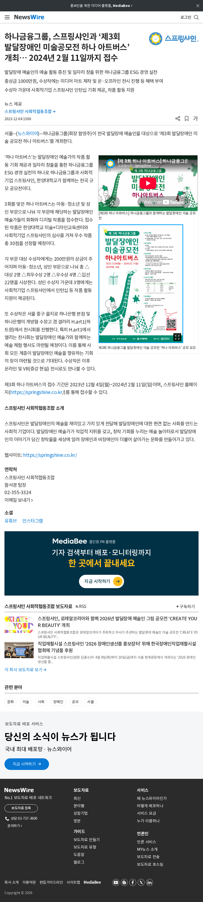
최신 (77, 798)
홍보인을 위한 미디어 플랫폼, (101, 5)
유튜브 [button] (10, 521)
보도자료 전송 (148, 856)
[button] (178, 119)
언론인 (143, 833)
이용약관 (29, 882)
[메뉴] (6, 17)
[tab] (103, 790)
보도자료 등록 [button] (21, 808)
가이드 (79, 831)
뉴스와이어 (28, 134)
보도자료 (81, 790)
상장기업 (81, 813)
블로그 (79, 862)
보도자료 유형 (85, 847)
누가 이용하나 (148, 820)
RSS (82, 606)
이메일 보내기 (18, 500)
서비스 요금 (146, 813)
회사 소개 (11, 882)
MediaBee (92, 882)
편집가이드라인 (51, 882)
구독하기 (187, 606)
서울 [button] (90, 701)
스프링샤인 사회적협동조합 (29, 111)
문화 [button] (10, 701)
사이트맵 (73, 882)
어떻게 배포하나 (150, 805)
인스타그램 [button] (32, 521)
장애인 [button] (58, 701)
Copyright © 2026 (18, 893)
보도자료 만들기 (87, 839)
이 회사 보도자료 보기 (25, 669)
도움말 (79, 854)
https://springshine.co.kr (36, 392)
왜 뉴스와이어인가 (152, 798)
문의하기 (14, 826)
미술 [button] (26, 701)
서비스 (143, 790)
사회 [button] (41, 701)
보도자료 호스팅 (150, 864)
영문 (77, 820)
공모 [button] (75, 701)
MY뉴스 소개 (147, 849)
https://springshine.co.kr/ (50, 455)
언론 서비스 (146, 841)
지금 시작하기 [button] (24, 764)
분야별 (79, 805)
